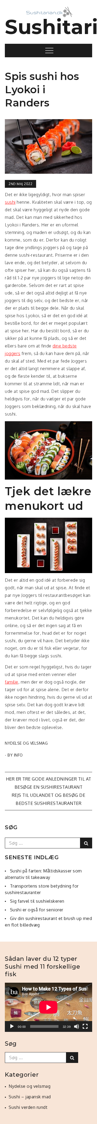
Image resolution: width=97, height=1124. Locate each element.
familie (11, 682)
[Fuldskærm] (85, 1026)
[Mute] (76, 1026)
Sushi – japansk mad (30, 1096)
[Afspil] (12, 1026)
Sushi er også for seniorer (36, 909)
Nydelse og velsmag (26, 743)
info (18, 755)
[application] (48, 1007)
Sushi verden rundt (28, 1107)
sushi (10, 202)
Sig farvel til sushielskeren (37, 901)
